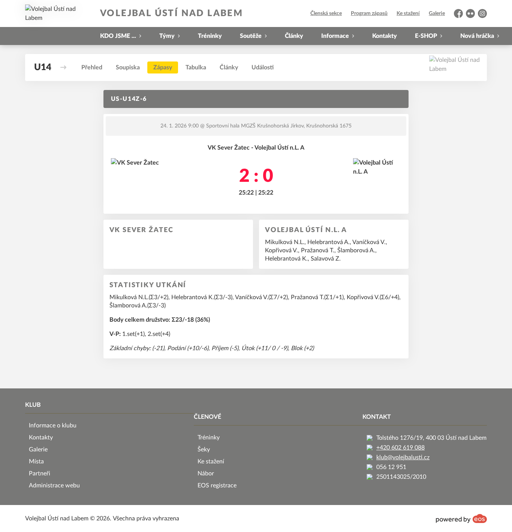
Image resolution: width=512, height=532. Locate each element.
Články (294, 36)
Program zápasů (369, 13)
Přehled (91, 67)
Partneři (39, 474)
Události (263, 67)
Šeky (204, 450)
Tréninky (210, 36)
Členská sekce (326, 13)
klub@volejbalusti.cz (403, 457)
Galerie (437, 13)
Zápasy (162, 67)
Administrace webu (54, 486)
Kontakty (384, 36)
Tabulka (196, 67)
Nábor (206, 474)
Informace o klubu (52, 426)
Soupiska (128, 67)
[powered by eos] (461, 518)
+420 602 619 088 (400, 448)
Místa (36, 462)
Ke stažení (408, 13)
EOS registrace (217, 486)
